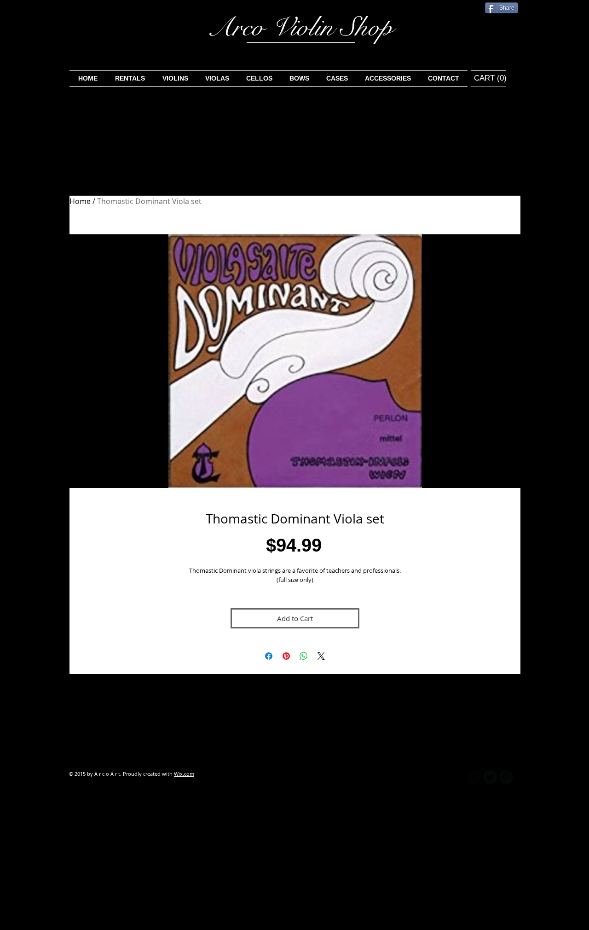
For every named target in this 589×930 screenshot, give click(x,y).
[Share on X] (321, 656)
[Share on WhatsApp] (303, 656)
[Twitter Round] (490, 777)
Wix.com (184, 773)
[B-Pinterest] (506, 777)
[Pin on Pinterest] (286, 656)
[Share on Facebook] (268, 656)
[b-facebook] (474, 777)
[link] (484, 77)
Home (80, 201)
